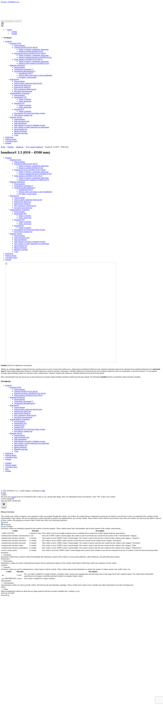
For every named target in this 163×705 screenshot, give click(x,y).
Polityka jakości (10, 139)
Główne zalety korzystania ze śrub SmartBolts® (35, 75)
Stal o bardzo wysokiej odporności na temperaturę (31, 127)
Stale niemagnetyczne (21, 121)
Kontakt (8, 143)
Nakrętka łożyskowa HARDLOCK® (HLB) (30, 53)
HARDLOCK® (15, 43)
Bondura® (20, 147)
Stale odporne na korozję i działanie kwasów (29, 125)
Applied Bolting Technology (20, 93)
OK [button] (13, 499)
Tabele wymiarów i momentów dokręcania (34, 49)
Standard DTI (19, 109)
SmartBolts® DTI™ (26, 73)
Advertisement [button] (6, 581)
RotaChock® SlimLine (22, 87)
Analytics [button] (4, 565)
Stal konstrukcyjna (20, 129)
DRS (43, 491)
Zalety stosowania (25, 101)
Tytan (16, 135)
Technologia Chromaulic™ (23, 69)
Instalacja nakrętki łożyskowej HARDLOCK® (35, 57)
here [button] (19, 501)
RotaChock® (14, 79)
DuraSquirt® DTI (20, 97)
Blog (7, 469)
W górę (3, 493)
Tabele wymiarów (25, 99)
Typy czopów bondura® (34, 147)
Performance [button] (5, 559)
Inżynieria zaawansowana (23, 91)
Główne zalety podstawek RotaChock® (28, 83)
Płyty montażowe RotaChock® (25, 89)
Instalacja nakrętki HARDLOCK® (31, 51)
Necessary (7, 524)
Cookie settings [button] (24, 491)
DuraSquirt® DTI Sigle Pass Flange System (29, 113)
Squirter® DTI (19, 103)
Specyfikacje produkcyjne (23, 115)
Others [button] (3, 587)
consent (13, 497)
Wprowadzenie (19, 45)
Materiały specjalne (21, 133)
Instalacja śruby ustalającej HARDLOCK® (34, 63)
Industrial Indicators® (17, 65)
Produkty (8, 41)
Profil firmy (9, 137)
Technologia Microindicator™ (24, 71)
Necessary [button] (4, 522)
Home (3, 147)
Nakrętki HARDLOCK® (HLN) (26, 47)
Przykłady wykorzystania (27, 77)
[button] (8, 30)
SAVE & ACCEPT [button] (8, 593)
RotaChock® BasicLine (22, 85)
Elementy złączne (16, 117)
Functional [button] (4, 553)
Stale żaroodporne (20, 123)
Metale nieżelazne (20, 131)
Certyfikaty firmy (11, 141)
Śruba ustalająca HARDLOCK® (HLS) (28, 59)
